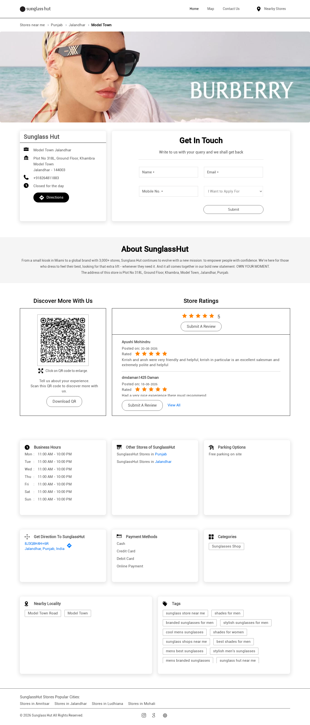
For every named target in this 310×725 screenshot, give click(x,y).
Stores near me (32, 25)
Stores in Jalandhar (70, 703)
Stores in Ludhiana (107, 703)
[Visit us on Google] (155, 715)
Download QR (64, 401)
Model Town (78, 613)
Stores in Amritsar (34, 703)
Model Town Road (43, 613)
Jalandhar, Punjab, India (44, 549)
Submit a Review (201, 326)
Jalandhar (77, 25)
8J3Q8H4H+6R (37, 543)
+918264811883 (46, 178)
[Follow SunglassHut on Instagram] (144, 715)
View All (174, 405)
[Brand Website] (165, 715)
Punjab (57, 25)
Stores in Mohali (141, 703)
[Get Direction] (70, 547)
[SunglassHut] (35, 9)
